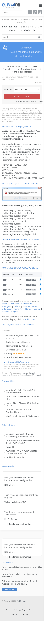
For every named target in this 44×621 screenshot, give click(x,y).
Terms (8, 610)
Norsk (28, 309)
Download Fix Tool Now (18, 362)
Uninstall (34, 101)
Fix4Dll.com (21, 601)
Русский (36, 309)
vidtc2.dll (10, 434)
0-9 (3, 27)
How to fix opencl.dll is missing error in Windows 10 (20, 575)
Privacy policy (37, 375)
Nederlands (26, 303)
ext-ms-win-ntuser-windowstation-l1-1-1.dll (23, 441)
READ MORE (9, 589)
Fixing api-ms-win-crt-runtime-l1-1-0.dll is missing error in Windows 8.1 (20, 582)
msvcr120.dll (11, 396)
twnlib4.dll (10, 457)
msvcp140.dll (12, 409)
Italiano (17, 306)
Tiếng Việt (18, 309)
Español (5, 303)
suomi (35, 306)
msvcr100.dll (11, 403)
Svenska (5, 311)
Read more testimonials (20, 524)
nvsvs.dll (10, 447)
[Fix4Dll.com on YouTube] (40, 12)
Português (6, 306)
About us (15, 615)
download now (22, 96)
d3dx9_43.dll (11, 416)
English (14, 311)
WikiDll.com (30, 319)
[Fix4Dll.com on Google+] (35, 12)
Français (26, 306)
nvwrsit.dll (10, 450)
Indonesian (7, 309)
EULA (17, 101)
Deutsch (15, 303)
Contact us (33, 610)
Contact (40, 101)
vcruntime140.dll (13, 390)
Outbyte (24, 373)
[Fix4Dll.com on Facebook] (30, 12)
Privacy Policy (24, 101)
